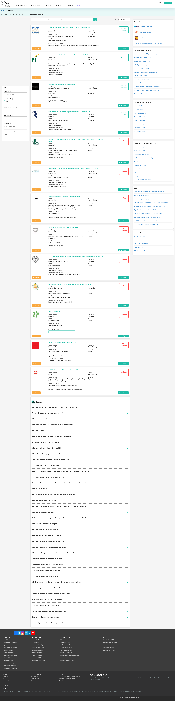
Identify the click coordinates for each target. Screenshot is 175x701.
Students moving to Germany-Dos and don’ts (146, 224)
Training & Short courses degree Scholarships (146, 83)
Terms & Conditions (36, 674)
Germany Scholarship (37, 645)
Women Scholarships (139, 236)
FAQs (4, 683)
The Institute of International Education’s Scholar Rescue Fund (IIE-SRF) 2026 (73, 169)
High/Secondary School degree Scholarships (146, 54)
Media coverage (35, 678)
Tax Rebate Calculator (108, 647)
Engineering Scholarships (10, 647)
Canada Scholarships (139, 120)
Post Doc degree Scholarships (142, 79)
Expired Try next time (124, 141)
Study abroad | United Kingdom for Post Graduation (147, 217)
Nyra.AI (79, 5)
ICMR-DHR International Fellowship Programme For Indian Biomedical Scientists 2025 (76, 257)
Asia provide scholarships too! (142, 195)
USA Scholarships (139, 106)
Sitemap (33, 681)
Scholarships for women (10, 665)
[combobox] (15, 93)
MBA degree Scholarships (141, 65)
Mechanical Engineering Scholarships (144, 158)
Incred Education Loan (66, 652)
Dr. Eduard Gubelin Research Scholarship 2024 (63, 227)
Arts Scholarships (8, 639)
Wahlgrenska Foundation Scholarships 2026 (62, 84)
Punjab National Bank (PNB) (146, 38)
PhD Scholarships (8, 660)
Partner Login (62, 674)
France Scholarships (139, 127)
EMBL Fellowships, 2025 (56, 312)
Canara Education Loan (66, 650)
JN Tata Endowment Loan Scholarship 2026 (62, 342)
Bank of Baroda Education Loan (68, 645)
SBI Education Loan (65, 642)
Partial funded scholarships (141, 247)
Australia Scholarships (140, 117)
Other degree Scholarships (141, 94)
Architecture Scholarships (10, 642)
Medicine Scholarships (140, 168)
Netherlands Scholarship (38, 660)
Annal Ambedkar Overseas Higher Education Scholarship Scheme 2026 (71, 284)
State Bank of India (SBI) (145, 26)
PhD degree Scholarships (140, 75)
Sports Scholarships (139, 147)
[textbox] (13, 102)
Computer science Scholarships (142, 179)
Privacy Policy (34, 676)
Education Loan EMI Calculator (110, 639)
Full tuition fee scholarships (141, 251)
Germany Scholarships (140, 113)
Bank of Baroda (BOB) (145, 32)
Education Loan (64, 639)
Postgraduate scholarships (11, 668)
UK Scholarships (138, 109)
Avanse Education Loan (66, 647)
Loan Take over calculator (109, 645)
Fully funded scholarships (141, 243)
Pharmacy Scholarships (140, 165)
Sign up (168, 3)
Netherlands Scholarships (141, 135)
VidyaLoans (63, 663)
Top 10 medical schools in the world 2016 (145, 210)
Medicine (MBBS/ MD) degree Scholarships (145, 72)
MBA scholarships (8, 652)
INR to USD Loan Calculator (110, 642)
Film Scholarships (138, 161)
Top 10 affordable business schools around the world (148, 213)
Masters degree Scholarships (142, 61)
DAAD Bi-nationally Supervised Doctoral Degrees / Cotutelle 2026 (69, 27)
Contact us (5, 685)
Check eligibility (123, 48)
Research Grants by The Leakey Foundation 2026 (64, 196)
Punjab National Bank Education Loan (69, 655)
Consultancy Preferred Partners (67, 678)
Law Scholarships (138, 172)
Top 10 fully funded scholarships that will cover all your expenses (151, 202)
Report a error (62, 681)
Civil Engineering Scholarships (142, 154)
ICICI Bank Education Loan (67, 660)
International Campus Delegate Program (69, 676)
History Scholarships (139, 176)
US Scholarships (36, 639)
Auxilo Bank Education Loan (67, 657)
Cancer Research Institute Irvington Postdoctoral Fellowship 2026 (69, 112)
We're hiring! (6, 674)
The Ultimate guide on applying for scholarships (146, 199)
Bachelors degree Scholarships (142, 57)
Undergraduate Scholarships (11, 655)
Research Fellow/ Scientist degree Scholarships (146, 90)
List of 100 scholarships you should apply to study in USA (149, 191)
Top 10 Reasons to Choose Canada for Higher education (149, 220)
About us (5, 676)
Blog (4, 678)
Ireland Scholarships (139, 124)
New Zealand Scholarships (141, 131)
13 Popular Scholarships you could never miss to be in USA (149, 206)
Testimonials (6, 681)
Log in (161, 3)
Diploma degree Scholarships (142, 68)
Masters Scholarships (9, 657)
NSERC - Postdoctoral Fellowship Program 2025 (63, 370)
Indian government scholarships (142, 240)
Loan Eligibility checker (109, 650)
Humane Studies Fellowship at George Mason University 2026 (68, 55)
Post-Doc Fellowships (9, 663)
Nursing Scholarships (139, 150)
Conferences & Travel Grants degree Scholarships (147, 86)
